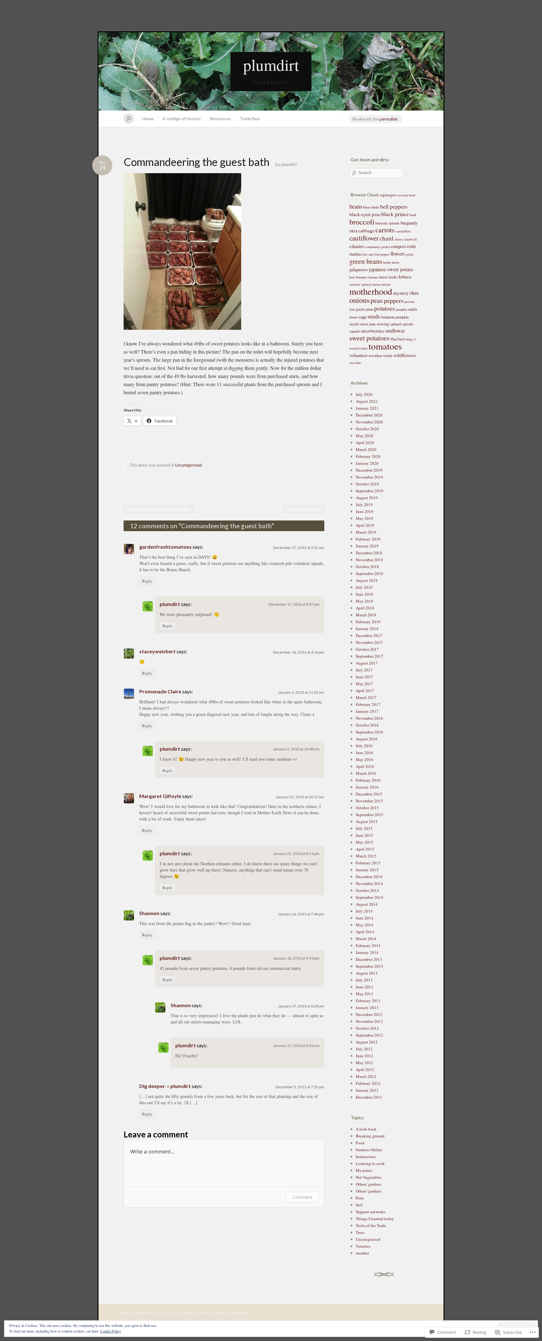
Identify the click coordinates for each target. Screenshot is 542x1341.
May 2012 (364, 1062)
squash (354, 331)
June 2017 (364, 677)
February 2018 (368, 621)
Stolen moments (304, 509)
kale (352, 277)
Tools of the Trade (371, 1225)
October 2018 (367, 566)
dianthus (355, 253)
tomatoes (385, 346)
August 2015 (367, 821)
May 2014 (364, 925)
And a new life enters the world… (158, 509)
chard (386, 238)
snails (354, 324)
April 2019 (365, 525)
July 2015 (364, 828)
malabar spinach (360, 284)
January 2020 (367, 463)
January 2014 (367, 952)
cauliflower (364, 238)
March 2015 (366, 856)
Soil (359, 1205)
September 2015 (369, 814)
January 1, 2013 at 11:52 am (301, 692)
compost (398, 246)
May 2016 (364, 759)
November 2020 (369, 422)
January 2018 (367, 628)
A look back (366, 1129)
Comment (302, 1197)
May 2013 (364, 994)
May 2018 (364, 601)
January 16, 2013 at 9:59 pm (296, 958)
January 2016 (367, 787)
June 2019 (364, 511)
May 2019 (364, 518)
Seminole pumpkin (395, 316)
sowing (383, 324)
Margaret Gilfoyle (160, 796)
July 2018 (364, 587)
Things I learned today (375, 1218)
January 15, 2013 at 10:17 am (300, 797)
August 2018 (367, 580)
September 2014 (369, 897)
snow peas (368, 323)
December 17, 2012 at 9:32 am (298, 547)
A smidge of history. (181, 118)
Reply (147, 581)
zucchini (355, 362)
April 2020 (365, 442)
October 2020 (367, 429)
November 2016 (369, 718)
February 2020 (368, 456)
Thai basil (397, 338)
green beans (365, 261)
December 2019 (369, 470)
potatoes (384, 308)
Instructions (366, 1156)
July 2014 (364, 911)
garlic (410, 254)
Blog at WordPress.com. (142, 1312)
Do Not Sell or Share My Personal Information (208, 1312)
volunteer (358, 355)
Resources (220, 118)
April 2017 (365, 690)
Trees (360, 1232)
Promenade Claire (160, 691)
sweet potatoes (369, 337)
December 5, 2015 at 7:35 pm (299, 1087)
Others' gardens (368, 1184)
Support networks (370, 1211)
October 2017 (367, 649)
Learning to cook (370, 1163)
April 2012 (365, 1069)
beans (355, 206)
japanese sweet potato (391, 269)
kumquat (361, 277)
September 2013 (369, 966)
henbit (387, 262)
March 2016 (366, 773)
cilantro (356, 246)
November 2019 (369, 477)
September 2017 (369, 656)
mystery (401, 293)
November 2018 (369, 559)
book (413, 215)
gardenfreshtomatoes (165, 547)
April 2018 (365, 608)
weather (375, 355)
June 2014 (364, 918)
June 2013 (364, 987)
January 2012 (367, 1090)
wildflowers (404, 355)
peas (376, 300)
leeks (393, 277)
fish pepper (382, 254)
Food (360, 1143)
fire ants (368, 254)
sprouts (407, 323)
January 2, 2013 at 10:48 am (296, 749)
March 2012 (366, 1076)
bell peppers (393, 206)
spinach (395, 323)
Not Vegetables (368, 1177)
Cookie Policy (110, 1330)
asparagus (388, 195)
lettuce (405, 276)
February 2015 (368, 863)
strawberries (372, 331)
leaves (383, 276)
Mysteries (364, 1170)
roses (353, 317)
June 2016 (364, 752)
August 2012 (367, 1042)
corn (411, 246)
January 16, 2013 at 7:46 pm (301, 914)
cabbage (366, 230)
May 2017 (364, 683)
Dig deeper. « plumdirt (165, 1086)
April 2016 (365, 766)
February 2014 (368, 945)
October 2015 (367, 807)
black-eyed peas (364, 214)
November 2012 (369, 1021)
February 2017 (368, 704)
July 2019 (364, 504)
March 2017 (366, 697)
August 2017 (367, 663)
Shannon (149, 913)
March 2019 (366, 532)
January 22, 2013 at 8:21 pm (296, 853)
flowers (398, 253)
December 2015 (369, 794)
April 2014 (365, 932)
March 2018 (366, 615)
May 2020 (364, 435)
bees (367, 207)
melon (376, 284)
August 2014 (367, 904)
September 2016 (369, 732)
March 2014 (366, 938)
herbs (395, 262)
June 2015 (364, 835)
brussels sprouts (387, 222)
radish (412, 309)
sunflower (395, 330)
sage (363, 317)
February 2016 (368, 780)
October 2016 (367, 725)
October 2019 (367, 484)
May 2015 (364, 842)
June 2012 (364, 1056)
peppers (394, 300)
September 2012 (369, 1035)
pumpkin (401, 309)
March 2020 (366, 449)
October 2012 (367, 1028)
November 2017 (369, 642)
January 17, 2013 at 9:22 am (296, 1045)
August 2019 (367, 497)
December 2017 (369, 635)
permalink (389, 119)
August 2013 (367, 973)
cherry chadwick (405, 239)
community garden (377, 247)
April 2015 (365, 849)
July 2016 (364, 745)
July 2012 (364, 1049)
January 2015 (367, 869)
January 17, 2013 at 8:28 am (301, 1006)
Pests (360, 1198)
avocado (402, 195)
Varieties (363, 1246)
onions (359, 300)
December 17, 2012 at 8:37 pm (294, 604)
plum (369, 309)
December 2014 (369, 876)
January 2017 (367, 711)
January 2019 (367, 546)
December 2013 (369, 959)
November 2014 (369, 883)
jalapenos (358, 269)
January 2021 (367, 408)
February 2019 (368, 539)
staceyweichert (157, 651)
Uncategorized (188, 465)
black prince (395, 214)
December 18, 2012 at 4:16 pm (298, 652)
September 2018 (369, 573)
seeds (374, 316)
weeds (387, 355)
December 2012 (369, 1014)
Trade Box (250, 118)
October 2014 (367, 890)
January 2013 (367, 1007)
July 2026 (364, 394)
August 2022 (367, 401)
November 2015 (369, 801)
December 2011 (369, 1097)
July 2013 (364, 980)
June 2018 (364, 594)
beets (375, 207)
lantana (373, 277)
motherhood (370, 291)
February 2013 (368, 1000)
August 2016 (367, 739)
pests (360, 309)
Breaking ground (370, 1136)
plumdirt (271, 64)
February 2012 (368, 1083)
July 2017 (364, 670)
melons (386, 284)
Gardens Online (369, 1149)
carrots (385, 229)
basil (412, 195)
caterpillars (403, 231)
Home (148, 118)
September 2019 (369, 491)
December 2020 (369, 415)
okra (414, 292)
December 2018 (369, 553)
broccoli (362, 222)
